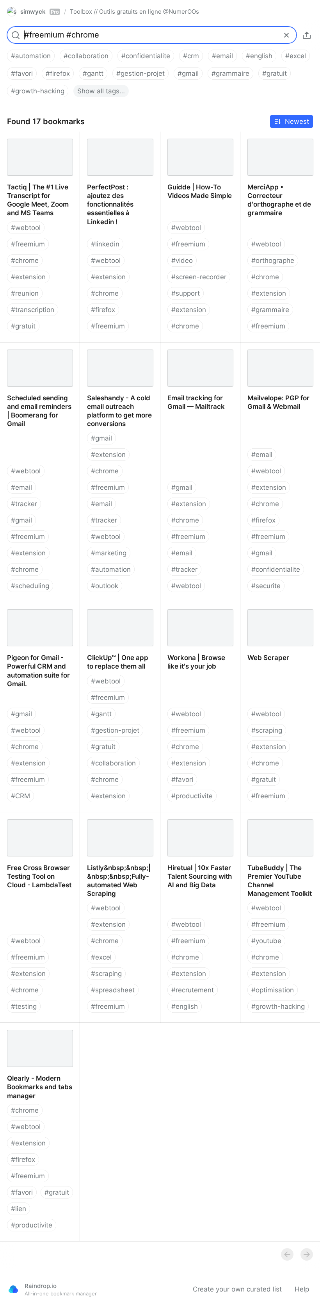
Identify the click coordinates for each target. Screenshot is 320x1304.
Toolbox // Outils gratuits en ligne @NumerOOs (134, 11)
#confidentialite (145, 56)
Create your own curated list (237, 1289)
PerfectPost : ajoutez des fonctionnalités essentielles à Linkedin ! (120, 144)
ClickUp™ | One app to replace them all (114, 611)
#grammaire (230, 73)
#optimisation (272, 990)
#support (185, 293)
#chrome (25, 260)
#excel (295, 56)
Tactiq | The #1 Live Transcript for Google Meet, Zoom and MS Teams (33, 149)
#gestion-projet (140, 73)
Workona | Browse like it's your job (195, 611)
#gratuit (274, 73)
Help (302, 1289)
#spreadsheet (113, 990)
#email (222, 56)
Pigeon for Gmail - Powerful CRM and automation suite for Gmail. (31, 619)
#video (182, 260)
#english (259, 56)
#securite (266, 586)
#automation (31, 56)
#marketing (108, 553)
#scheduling (30, 586)
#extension (28, 277)
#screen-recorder (198, 277)
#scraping (266, 730)
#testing (24, 1006)
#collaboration (86, 56)
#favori (22, 73)
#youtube (266, 941)
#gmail (188, 73)
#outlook (104, 586)
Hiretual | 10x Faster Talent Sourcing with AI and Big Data (196, 825)
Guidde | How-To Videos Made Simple (199, 140)
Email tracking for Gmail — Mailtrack (197, 351)
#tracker (24, 504)
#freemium (28, 244)
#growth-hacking (37, 91)
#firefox (58, 73)
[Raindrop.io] (13, 1289)
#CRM (20, 796)
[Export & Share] (306, 35)
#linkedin (105, 244)
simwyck (39, 11)
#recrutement (192, 990)
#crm (191, 56)
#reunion (25, 293)
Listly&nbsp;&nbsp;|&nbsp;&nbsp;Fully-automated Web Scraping (120, 821)
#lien (18, 1209)
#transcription (32, 310)
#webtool (26, 228)
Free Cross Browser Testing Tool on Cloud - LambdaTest (36, 825)
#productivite (192, 796)
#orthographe (272, 260)
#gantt (93, 73)
